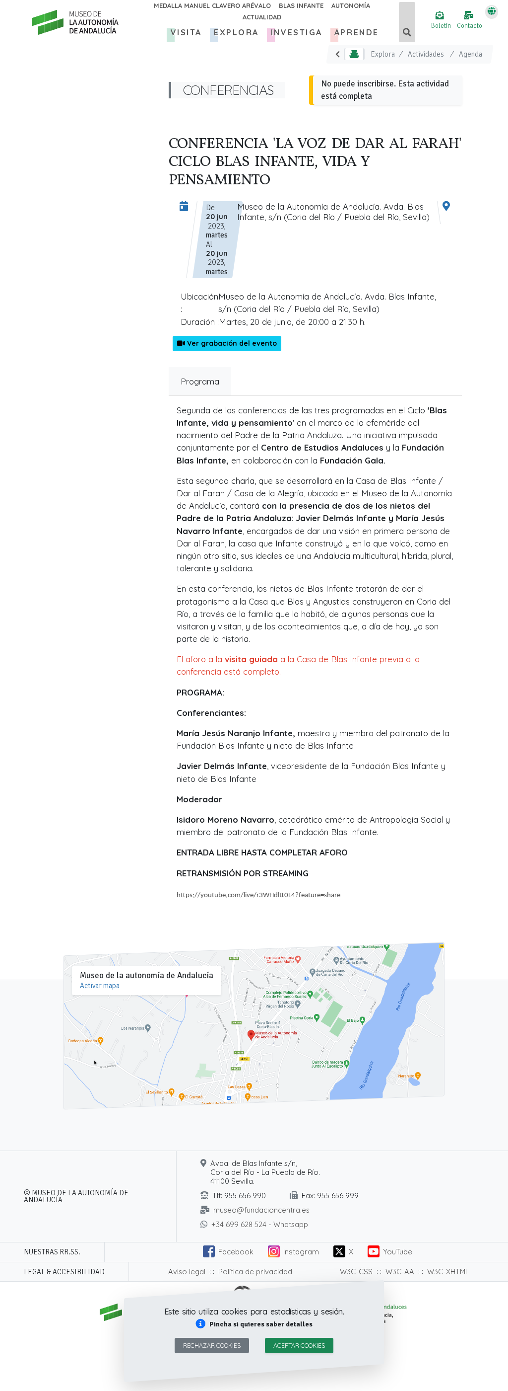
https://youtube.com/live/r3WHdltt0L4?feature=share (258, 895)
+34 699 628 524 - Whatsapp (259, 1224)
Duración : (200, 321)
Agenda (470, 54)
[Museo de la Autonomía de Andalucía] (72, 22)
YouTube (397, 1251)
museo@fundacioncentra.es (261, 1210)
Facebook (236, 1251)
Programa (200, 381)
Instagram (301, 1251)
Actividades (426, 54)
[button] (254, 1324)
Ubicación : (199, 302)
